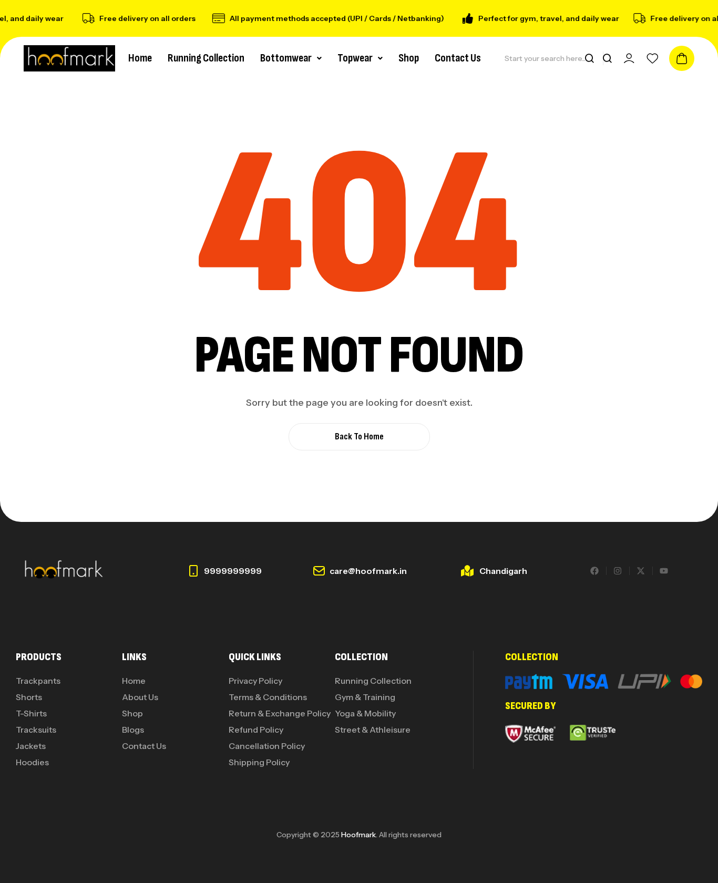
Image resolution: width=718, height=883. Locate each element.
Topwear (355, 58)
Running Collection (206, 58)
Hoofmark (358, 834)
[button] (291, 58)
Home (140, 58)
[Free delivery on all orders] (84, 18)
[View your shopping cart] (681, 58)
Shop (408, 58)
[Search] (589, 58)
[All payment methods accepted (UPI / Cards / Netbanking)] (214, 18)
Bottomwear (286, 58)
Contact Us (458, 58)
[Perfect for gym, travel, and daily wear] (463, 18)
